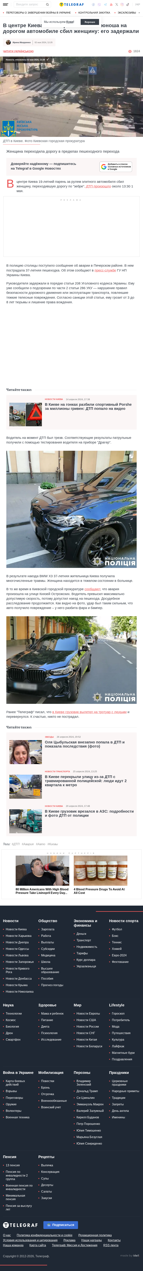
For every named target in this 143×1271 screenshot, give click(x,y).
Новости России (88, 1026)
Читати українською (18, 51)
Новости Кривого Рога (17, 970)
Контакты (114, 1240)
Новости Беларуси (89, 1046)
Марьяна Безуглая (89, 1137)
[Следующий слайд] (139, 13)
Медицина (48, 955)
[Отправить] (47, 4)
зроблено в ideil (130, 1255)
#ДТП (16, 844)
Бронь (45, 1087)
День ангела (120, 1110)
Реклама (69, 1240)
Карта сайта (37, 1245)
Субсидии (48, 948)
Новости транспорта (57, 771)
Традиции (118, 1097)
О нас (7, 1235)
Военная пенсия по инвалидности (19, 1187)
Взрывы (11, 1091)
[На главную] (71, 4)
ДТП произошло (98, 186)
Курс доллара (86, 959)
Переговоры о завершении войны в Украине (38, 12)
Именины (118, 1117)
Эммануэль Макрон (90, 1104)
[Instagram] (122, 4)
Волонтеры (13, 1110)
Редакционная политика (95, 1235)
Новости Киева (54, 399)
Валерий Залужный (90, 1110)
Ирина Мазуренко (22, 42)
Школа (45, 961)
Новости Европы (88, 1013)
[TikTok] (128, 4)
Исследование (51, 1039)
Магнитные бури (123, 1052)
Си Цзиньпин (86, 1097)
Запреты (118, 1104)
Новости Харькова (18, 935)
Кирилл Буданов (88, 1117)
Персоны (82, 1073)
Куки (69, 21)
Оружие (11, 1104)
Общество (47, 921)
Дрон (9, 1033)
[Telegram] (105, 4)
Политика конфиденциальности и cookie (44, 1235)
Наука (8, 1005)
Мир (77, 1005)
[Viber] (99, 4)
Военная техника (17, 1117)
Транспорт (84, 940)
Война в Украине (18, 1073)
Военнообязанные (54, 1100)
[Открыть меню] (5, 4)
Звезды (49, 737)
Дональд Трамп (87, 1091)
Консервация (50, 1171)
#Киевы (52, 844)
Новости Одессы (17, 948)
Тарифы (82, 953)
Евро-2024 (119, 955)
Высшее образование (50, 970)
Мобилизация (50, 1073)
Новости (10, 921)
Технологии (14, 1013)
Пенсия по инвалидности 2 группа (17, 1175)
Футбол (117, 929)
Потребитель (121, 1020)
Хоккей (117, 948)
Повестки (47, 1081)
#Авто (40, 844)
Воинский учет (51, 1107)
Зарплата (47, 929)
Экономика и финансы (85, 923)
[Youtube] (111, 4)
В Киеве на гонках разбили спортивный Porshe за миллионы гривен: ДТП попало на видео (88, 406)
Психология (49, 1033)
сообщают (92, 589)
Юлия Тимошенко (89, 1130)
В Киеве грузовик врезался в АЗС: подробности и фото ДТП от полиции (89, 813)
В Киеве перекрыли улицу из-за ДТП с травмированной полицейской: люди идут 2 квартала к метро (86, 781)
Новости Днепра (17, 942)
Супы (45, 1178)
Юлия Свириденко (89, 1143)
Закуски (46, 1198)
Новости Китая (87, 1039)
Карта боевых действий (15, 1082)
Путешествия (121, 1033)
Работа (46, 935)
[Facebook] (93, 4)
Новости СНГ (86, 1033)
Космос (11, 1020)
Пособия (47, 978)
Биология (12, 1026)
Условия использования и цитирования (30, 1240)
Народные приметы (125, 1091)
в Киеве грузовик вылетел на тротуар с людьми (89, 712)
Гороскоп (118, 1013)
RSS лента (110, 1245)
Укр (137, 4)
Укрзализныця (86, 966)
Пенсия (9, 1157)
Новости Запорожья (20, 961)
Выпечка (47, 1165)
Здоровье (47, 1005)
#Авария (28, 844)
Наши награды (91, 1240)
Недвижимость (87, 946)
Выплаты (47, 942)
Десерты (47, 1185)
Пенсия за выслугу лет (19, 1207)
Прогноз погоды (52, 985)
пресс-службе (105, 270)
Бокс (115, 935)
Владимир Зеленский (84, 1082)
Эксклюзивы (127, 12)
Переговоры (14, 1097)
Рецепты (46, 1157)
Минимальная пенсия (15, 1197)
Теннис (117, 942)
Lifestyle (116, 1005)
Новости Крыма (17, 985)
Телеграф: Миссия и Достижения (74, 1245)
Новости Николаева (20, 991)
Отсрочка (47, 1094)
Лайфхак (118, 1046)
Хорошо (90, 21)
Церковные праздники (120, 1082)
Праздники (119, 1073)
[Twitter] (116, 4)
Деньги (81, 933)
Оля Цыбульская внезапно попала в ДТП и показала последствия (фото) (85, 744)
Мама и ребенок (52, 1013)
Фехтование (120, 961)
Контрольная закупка (94, 12)
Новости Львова (17, 955)
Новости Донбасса (19, 978)
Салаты (46, 1191)
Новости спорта (123, 921)
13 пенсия (13, 1165)
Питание (47, 1020)
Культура (118, 1039)
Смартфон (13, 1039)
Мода (115, 1026)
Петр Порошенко (88, 1123)
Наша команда (13, 1245)
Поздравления (122, 1059)
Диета (45, 1026)
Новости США (86, 1020)
